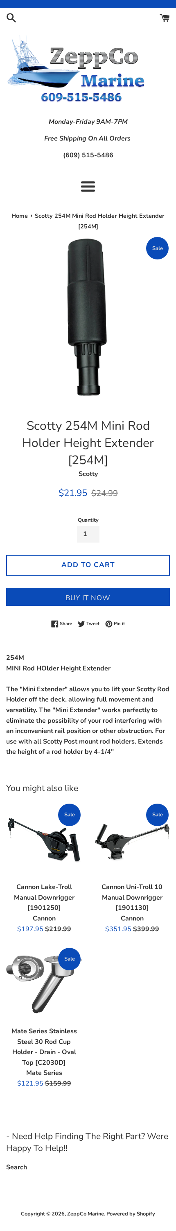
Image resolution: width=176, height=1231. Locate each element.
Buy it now (88, 598)
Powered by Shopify (130, 1214)
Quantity (88, 520)
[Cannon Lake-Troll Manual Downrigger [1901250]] (44, 840)
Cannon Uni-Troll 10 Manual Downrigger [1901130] (132, 897)
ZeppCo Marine (85, 1214)
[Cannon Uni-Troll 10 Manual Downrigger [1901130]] (132, 840)
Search (16, 1167)
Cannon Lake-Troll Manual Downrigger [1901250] (44, 897)
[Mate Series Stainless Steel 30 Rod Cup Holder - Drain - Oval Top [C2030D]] (44, 984)
